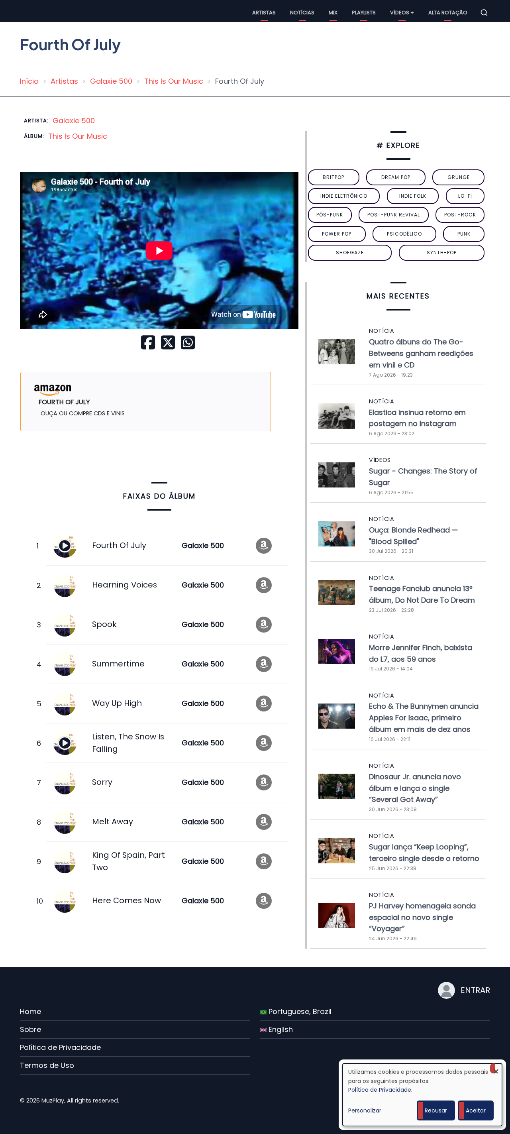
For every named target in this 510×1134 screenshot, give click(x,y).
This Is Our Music (173, 81)
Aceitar (476, 1110)
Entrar (475, 990)
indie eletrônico (343, 196)
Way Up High (117, 703)
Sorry (102, 782)
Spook (104, 624)
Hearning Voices (124, 584)
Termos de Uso (47, 1065)
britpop (333, 177)
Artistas (264, 12)
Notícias (302, 12)
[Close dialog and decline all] (496, 1068)
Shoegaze (350, 252)
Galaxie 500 (111, 81)
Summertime (118, 663)
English (280, 1029)
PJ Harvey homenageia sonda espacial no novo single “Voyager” (422, 917)
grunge (458, 177)
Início (29, 81)
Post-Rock (460, 214)
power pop (336, 233)
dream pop (395, 177)
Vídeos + (402, 12)
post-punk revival (393, 214)
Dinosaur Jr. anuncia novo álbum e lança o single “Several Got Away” (415, 788)
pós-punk (329, 214)
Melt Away (112, 821)
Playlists (364, 12)
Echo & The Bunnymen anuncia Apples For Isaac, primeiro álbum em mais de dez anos (424, 717)
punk (464, 233)
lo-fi (465, 196)
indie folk (412, 196)
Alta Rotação (447, 12)
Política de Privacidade (60, 1047)
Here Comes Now (126, 900)
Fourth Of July (119, 545)
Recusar (436, 1110)
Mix (333, 12)
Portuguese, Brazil (299, 1011)
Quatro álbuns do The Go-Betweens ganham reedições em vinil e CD (421, 353)
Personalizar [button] (364, 1110)
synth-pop (442, 252)
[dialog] (422, 1094)
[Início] (28, 12)
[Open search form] (484, 13)
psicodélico (404, 233)
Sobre (30, 1029)
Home (30, 1011)
